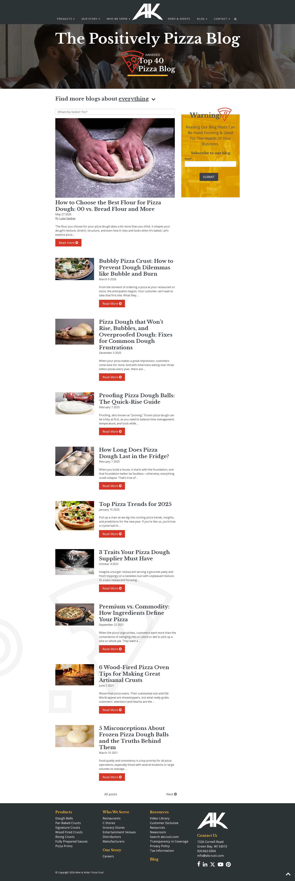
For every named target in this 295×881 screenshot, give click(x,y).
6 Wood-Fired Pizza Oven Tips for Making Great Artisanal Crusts (134, 673)
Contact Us (207, 835)
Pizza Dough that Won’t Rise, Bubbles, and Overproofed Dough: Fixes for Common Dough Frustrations (135, 335)
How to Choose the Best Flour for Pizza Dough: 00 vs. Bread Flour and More (108, 205)
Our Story (112, 850)
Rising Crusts (65, 837)
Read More (110, 303)
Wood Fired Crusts (69, 832)
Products (63, 812)
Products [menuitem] (64, 18)
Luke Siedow (67, 218)
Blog (154, 859)
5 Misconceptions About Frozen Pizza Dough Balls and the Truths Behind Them (134, 738)
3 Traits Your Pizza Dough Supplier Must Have (134, 555)
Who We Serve (116, 812)
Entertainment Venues (119, 832)
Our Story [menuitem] (89, 18)
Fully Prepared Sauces (71, 841)
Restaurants (112, 818)
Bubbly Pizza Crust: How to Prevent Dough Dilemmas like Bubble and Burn (136, 267)
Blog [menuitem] (201, 18)
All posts (110, 794)
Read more (67, 243)
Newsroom (158, 832)
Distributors (112, 837)
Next (170, 794)
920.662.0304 (206, 851)
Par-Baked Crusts (68, 823)
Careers (108, 856)
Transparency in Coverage (169, 841)
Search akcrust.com (164, 837)
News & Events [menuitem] (179, 18)
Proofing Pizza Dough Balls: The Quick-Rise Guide (137, 398)
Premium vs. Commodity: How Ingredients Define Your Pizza (134, 613)
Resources (159, 812)
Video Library (160, 818)
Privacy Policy (160, 846)
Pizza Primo (64, 846)
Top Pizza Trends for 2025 (135, 504)
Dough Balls (64, 818)
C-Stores (109, 823)
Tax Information (162, 851)
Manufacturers (113, 841)
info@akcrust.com (210, 855)
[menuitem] (235, 19)
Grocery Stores (114, 827)
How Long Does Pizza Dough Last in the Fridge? (134, 453)
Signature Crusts (67, 827)
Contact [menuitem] (220, 18)
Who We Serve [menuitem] (117, 18)
